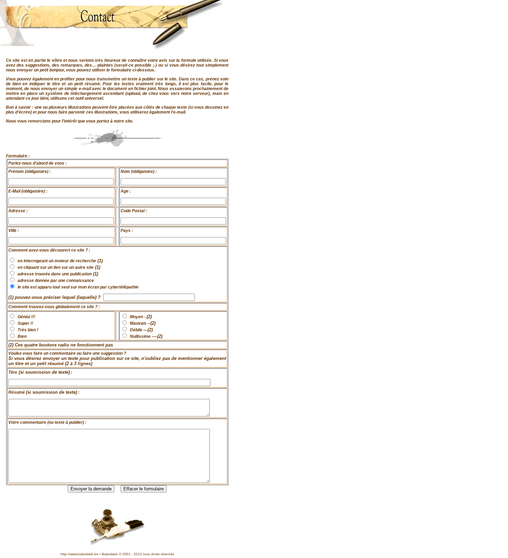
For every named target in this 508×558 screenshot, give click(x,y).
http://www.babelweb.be (79, 554)
